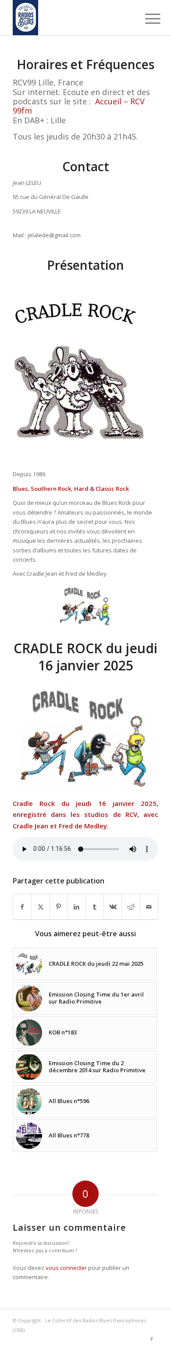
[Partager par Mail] (149, 906)
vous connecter (66, 1268)
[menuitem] (146, 18)
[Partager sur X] (40, 906)
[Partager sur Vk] (112, 906)
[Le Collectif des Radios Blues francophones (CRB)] (71, 17)
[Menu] (146, 18)
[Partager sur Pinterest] (59, 906)
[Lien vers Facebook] (151, 1339)
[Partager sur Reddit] (130, 906)
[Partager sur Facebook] (22, 906)
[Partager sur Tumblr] (94, 906)
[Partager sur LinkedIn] (77, 906)
